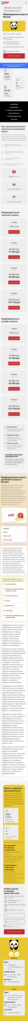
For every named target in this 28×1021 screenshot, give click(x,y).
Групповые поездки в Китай (14, 116)
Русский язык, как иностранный (14, 110)
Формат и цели (7, 536)
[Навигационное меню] (26, 2)
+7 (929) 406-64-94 (14, 1013)
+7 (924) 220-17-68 (13, 982)
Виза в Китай (14, 119)
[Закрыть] (26, 64)
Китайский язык (14, 104)
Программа (6, 528)
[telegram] (11, 954)
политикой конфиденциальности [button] (12, 926)
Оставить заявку (7, 540)
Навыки (5, 532)
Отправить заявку (14, 931)
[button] (14, 232)
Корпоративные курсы (14, 113)
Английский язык (14, 107)
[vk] (17, 954)
